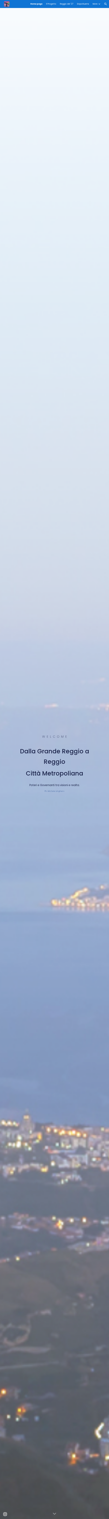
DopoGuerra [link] (83, 4)
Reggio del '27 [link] (66, 4)
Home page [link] (36, 4)
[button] (105, 4)
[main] (54, 738)
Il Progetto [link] (51, 4)
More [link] (95, 4)
